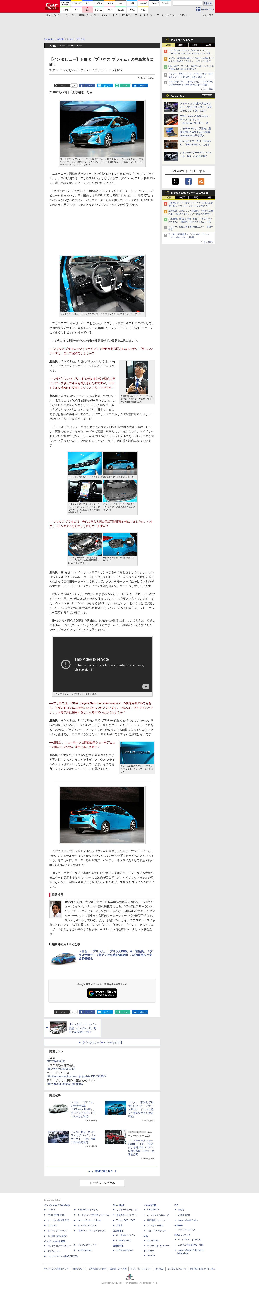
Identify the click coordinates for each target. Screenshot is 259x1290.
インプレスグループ (176, 1269)
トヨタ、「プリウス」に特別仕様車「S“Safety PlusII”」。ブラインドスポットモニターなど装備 (83, 1109)
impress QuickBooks (188, 1220)
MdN (146, 1236)
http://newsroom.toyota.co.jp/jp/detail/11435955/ (76, 1076)
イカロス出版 (150, 1205)
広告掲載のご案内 (97, 1269)
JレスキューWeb (155, 1225)
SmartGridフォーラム (88, 1209)
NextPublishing (85, 1250)
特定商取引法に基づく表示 (202, 1269)
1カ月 (208, 45)
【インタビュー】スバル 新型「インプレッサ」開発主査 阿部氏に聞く (82, 1028)
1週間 (195, 45)
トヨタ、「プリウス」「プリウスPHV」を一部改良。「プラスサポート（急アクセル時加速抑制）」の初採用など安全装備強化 (115, 955)
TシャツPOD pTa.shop (189, 1239)
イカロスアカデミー (156, 1231)
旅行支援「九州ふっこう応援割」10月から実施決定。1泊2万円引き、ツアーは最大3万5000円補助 (190, 214)
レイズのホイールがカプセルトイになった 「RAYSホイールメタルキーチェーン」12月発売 (190, 53)
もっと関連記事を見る (100, 1171)
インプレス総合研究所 (58, 1220)
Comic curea (184, 1215)
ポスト (64, 86)
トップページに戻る (102, 1182)
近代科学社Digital (124, 1250)
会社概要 (159, 1269)
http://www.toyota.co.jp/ (61, 1068)
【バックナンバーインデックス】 (102, 1042)
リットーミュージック (126, 1209)
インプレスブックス (87, 1245)
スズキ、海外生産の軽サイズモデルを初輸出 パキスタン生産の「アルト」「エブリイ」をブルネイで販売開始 (190, 61)
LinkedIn (142, 86)
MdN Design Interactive (158, 1246)
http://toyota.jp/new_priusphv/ (65, 1083)
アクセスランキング (182, 40)
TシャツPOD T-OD (125, 1220)
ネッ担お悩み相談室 (57, 1236)
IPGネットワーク (182, 1235)
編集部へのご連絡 (118, 1269)
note (125, 86)
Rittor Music (119, 1205)
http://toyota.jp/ (56, 1060)
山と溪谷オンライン (125, 1235)
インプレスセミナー (87, 1225)
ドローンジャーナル (57, 1231)
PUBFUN (178, 1225)
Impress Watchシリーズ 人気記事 (190, 192)
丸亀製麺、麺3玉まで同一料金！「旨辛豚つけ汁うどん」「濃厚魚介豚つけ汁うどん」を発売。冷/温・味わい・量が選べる (190, 221)
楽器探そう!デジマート (127, 1215)
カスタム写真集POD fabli (191, 1245)
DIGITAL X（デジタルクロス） (92, 1231)
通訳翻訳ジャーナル (156, 1220)
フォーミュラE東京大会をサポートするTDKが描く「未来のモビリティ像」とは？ (196, 107)
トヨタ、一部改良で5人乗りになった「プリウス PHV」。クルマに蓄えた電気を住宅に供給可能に (141, 1109)
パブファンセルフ (186, 1230)
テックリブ (149, 1251)
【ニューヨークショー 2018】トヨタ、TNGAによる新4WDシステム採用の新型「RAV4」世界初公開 (141, 1147)
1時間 (168, 45)
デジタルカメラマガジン (59, 1246)
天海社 (181, 1209)
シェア (89, 86)
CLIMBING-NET (123, 1240)
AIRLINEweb (153, 1209)
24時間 (181, 45)
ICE (176, 1205)
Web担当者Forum (56, 1215)
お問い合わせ (79, 1269)
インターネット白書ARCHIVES (63, 1256)
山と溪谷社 (118, 1231)
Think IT (51, 1209)
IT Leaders (53, 1225)
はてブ (107, 86)
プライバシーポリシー (141, 1269)
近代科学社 (118, 1246)
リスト (74, 86)
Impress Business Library (90, 1220)
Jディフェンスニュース (158, 1215)
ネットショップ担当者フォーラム (93, 1215)
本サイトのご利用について (56, 1269)
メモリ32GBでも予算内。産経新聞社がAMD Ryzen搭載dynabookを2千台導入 (195, 132)
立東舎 (119, 1225)
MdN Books (152, 1240)
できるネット (54, 1251)
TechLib (151, 1255)
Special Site (178, 96)
